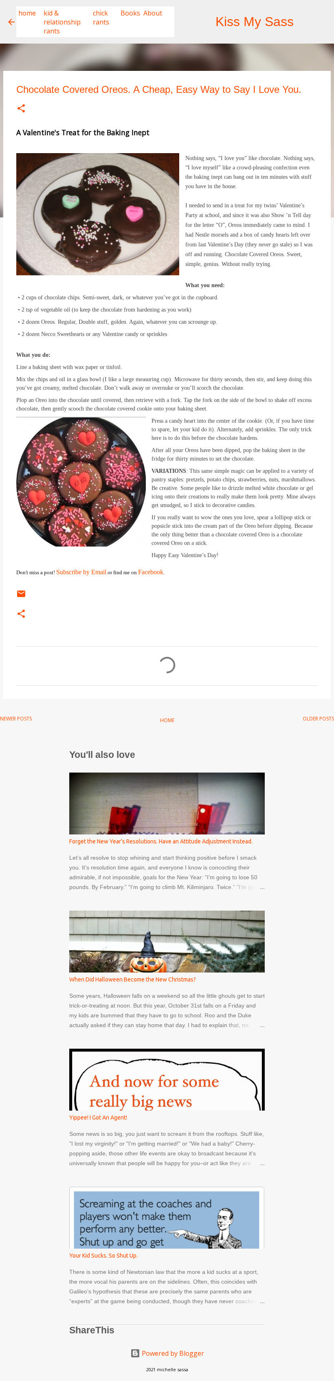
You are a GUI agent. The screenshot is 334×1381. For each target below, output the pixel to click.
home (27, 13)
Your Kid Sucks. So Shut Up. (103, 1255)
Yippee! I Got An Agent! (98, 1117)
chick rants (101, 17)
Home (167, 720)
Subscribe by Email (81, 572)
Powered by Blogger (172, 1353)
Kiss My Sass (254, 21)
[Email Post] (21, 596)
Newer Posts (16, 718)
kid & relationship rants (62, 22)
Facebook (150, 572)
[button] (21, 109)
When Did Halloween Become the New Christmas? (132, 979)
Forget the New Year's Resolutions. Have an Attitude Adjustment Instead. (161, 841)
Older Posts (318, 718)
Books (130, 13)
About (152, 13)
